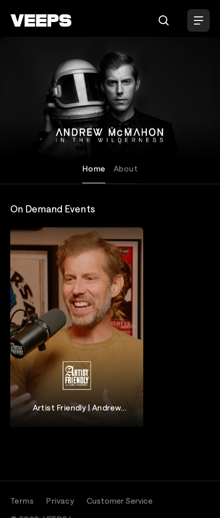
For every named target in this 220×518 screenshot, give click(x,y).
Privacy (60, 500)
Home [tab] (93, 168)
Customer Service (119, 500)
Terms (22, 500)
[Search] (163, 20)
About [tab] (126, 168)
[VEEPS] (41, 20)
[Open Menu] (198, 20)
